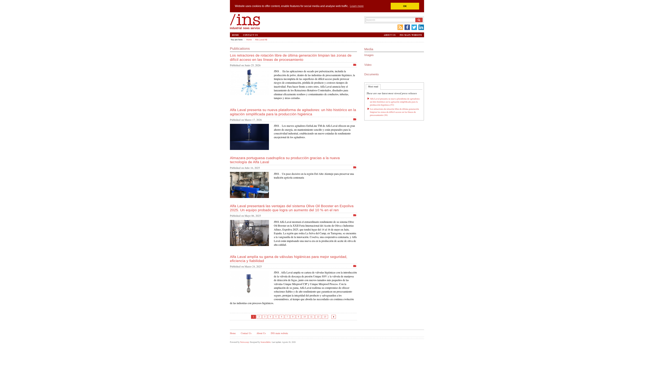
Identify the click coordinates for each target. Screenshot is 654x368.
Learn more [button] (357, 6)
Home (235, 35)
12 (318, 317)
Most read (373, 86)
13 (325, 317)
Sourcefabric (266, 342)
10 (304, 317)
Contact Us (250, 35)
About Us (389, 35)
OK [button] (405, 6)
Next (333, 317)
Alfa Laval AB (261, 40)
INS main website (411, 35)
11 (311, 317)
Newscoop (244, 342)
